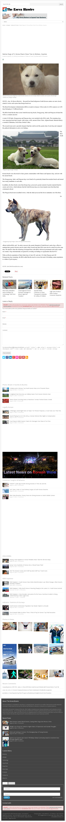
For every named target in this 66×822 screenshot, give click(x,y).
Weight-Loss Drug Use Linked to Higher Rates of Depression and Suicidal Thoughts (33, 726)
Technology (5, 760)
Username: (6, 786)
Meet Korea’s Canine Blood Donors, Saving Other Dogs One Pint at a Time (30, 721)
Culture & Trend (14, 25)
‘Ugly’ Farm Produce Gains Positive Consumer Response (55, 293)
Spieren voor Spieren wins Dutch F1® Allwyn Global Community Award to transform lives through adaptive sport (34, 738)
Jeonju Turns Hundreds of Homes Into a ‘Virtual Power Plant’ (26, 565)
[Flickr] (17, 357)
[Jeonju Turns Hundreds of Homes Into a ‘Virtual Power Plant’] (5, 566)
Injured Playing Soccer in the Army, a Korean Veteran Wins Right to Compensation (32, 416)
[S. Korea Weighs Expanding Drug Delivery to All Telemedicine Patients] (56, 673)
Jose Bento (5, 693)
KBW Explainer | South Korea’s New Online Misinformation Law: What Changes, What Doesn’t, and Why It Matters (36, 582)
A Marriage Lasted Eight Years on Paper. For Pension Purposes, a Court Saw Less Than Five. (35, 411)
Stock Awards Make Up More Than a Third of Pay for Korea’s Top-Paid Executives (32, 612)
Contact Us (5, 775)
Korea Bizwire (20, 56)
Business (4, 754)
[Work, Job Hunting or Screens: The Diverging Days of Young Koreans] (41, 626)
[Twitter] (3, 357)
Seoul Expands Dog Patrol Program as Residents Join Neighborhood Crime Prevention (30, 693)
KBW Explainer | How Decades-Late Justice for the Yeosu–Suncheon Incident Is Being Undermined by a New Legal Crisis (33, 595)
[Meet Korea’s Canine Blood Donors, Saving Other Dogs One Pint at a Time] (9, 626)
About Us (4, 778)
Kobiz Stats (5, 769)
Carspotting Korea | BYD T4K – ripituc (11, 687)
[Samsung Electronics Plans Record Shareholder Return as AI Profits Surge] (9, 674)
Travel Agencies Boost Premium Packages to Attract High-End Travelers (24, 293)
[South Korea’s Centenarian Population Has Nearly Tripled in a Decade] (5, 607)
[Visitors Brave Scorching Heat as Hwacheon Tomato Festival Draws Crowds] (5, 401)
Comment (4, 330)
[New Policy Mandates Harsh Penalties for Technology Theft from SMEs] (9, 284)
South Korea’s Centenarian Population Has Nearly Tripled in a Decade (29, 606)
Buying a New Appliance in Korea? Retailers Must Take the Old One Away (30, 559)
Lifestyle (8, 25)
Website (4, 324)
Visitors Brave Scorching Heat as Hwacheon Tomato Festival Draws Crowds (31, 399)
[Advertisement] (33, 40)
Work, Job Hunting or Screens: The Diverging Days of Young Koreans (29, 732)
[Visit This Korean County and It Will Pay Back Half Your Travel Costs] (5, 572)
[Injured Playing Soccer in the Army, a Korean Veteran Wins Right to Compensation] (5, 417)
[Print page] (33, 59)
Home (3, 25)
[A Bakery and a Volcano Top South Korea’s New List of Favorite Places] (5, 390)
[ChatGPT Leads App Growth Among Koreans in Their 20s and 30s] (5, 485)
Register (11, 783)
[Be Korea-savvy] (33, 9)
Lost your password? (57, 797)
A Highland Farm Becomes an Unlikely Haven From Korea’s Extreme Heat (30, 394)
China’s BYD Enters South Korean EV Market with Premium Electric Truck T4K (41, 687)
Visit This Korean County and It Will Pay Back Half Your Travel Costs (28, 571)
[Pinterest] (23, 357)
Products (4, 772)
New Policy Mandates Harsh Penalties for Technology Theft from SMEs (8, 293)
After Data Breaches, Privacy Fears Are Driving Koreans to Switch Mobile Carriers (32, 495)
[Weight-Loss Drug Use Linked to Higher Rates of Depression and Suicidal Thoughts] (25, 626)
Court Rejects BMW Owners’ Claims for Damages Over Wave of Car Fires (30, 421)
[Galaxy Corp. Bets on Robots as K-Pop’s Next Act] (25, 674)
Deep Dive (5, 766)
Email (4, 318)
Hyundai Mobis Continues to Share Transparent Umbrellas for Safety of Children (40, 293)
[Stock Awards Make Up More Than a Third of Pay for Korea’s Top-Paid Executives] (5, 613)
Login (5, 783)
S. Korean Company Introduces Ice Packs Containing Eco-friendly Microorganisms (32, 690)
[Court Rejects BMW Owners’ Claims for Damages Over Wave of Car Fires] (5, 422)
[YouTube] (20, 357)
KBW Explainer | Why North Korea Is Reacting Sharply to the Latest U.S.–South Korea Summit (36, 588)
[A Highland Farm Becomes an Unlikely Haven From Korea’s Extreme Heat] (5, 395)
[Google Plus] (13, 357)
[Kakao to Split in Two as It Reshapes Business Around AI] (25, 648)
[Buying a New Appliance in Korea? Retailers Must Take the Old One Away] (5, 561)
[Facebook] (7, 357)
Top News (36, 56)
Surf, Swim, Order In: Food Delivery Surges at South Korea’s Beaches (29, 489)
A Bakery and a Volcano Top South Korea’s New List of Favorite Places (29, 388)
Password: (6, 792)
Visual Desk (5, 763)
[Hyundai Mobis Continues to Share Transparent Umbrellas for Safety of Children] (41, 284)
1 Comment (22, 597)
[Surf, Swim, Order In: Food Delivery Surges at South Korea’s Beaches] (5, 491)
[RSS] (26, 357)
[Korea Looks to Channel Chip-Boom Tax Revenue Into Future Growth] (41, 648)
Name (4, 311)
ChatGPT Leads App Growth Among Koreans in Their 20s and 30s (28, 483)
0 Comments (21, 389)
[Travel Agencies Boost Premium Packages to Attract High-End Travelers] (25, 284)
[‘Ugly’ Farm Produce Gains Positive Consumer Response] (57, 285)
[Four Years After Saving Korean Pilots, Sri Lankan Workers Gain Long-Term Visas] (56, 649)
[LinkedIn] (10, 357)
